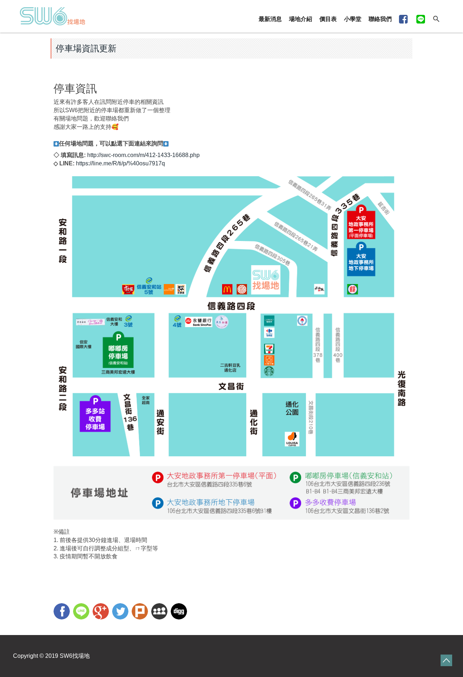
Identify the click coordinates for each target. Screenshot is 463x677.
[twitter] (121, 612)
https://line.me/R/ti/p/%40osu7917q (120, 163)
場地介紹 (300, 19)
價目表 (328, 19)
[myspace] (160, 612)
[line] (82, 612)
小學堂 (352, 19)
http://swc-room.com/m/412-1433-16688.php (143, 155)
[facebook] (63, 612)
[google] (102, 612)
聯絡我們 (380, 19)
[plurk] (141, 612)
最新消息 (270, 19)
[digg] (180, 612)
